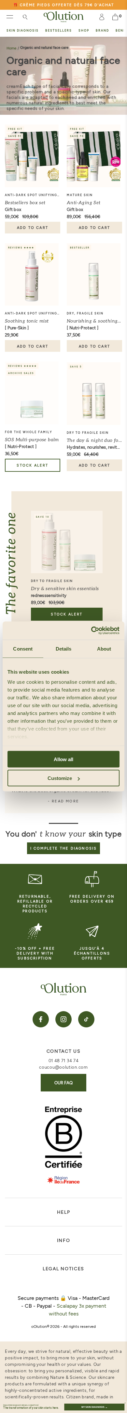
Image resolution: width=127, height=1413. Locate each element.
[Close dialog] (125, 1403)
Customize (60, 778)
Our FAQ (63, 1082)
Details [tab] (64, 648)
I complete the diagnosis (63, 848)
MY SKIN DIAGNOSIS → (94, 1407)
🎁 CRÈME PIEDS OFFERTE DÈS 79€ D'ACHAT (63, 5)
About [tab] (104, 648)
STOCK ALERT (32, 465)
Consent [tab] (23, 648)
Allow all (63, 759)
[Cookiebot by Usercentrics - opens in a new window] (91, 631)
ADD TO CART (32, 227)
